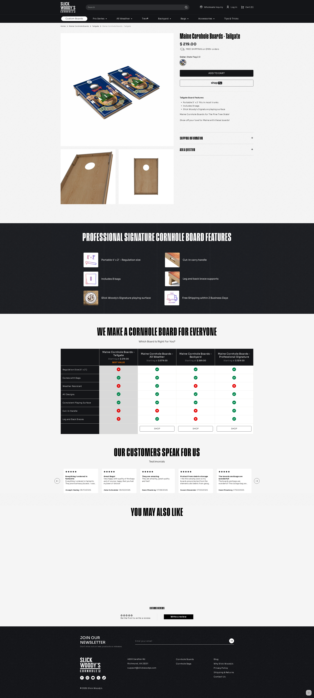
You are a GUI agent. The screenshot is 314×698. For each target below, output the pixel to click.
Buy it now (216, 83)
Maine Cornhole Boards (79, 26)
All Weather (124, 18)
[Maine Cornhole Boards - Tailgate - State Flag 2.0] (65, 583)
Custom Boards (74, 18)
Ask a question (187, 150)
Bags (184, 18)
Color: (190, 57)
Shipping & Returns (224, 672)
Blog (216, 659)
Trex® (145, 18)
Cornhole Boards (185, 659)
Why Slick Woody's (223, 663)
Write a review (178, 616)
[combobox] (137, 7)
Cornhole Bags (183, 663)
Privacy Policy (221, 668)
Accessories (205, 18)
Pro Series (99, 18)
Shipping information (191, 138)
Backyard (163, 18)
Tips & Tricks (231, 18)
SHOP (157, 428)
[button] (57, 481)
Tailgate (95, 26)
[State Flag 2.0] (183, 62)
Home (63, 26)
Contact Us (220, 676)
